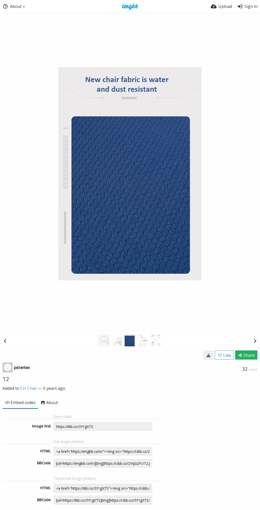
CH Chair (28, 388)
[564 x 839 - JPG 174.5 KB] (208, 355)
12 (6, 379)
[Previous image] (5, 341)
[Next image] (255, 341)
